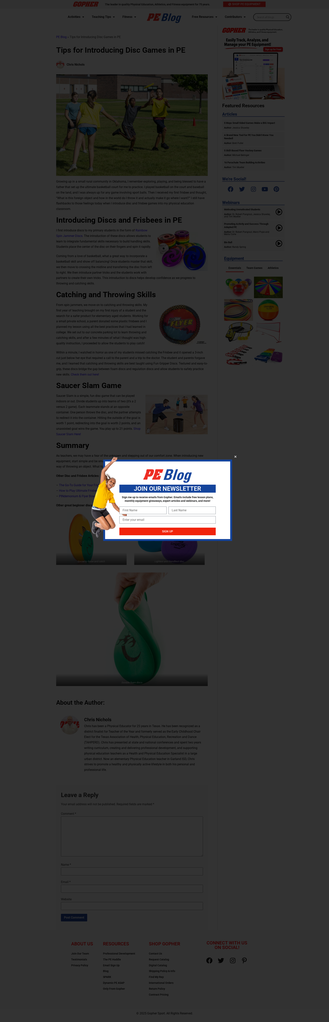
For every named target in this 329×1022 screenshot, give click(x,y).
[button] (235, 456)
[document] (164, 511)
